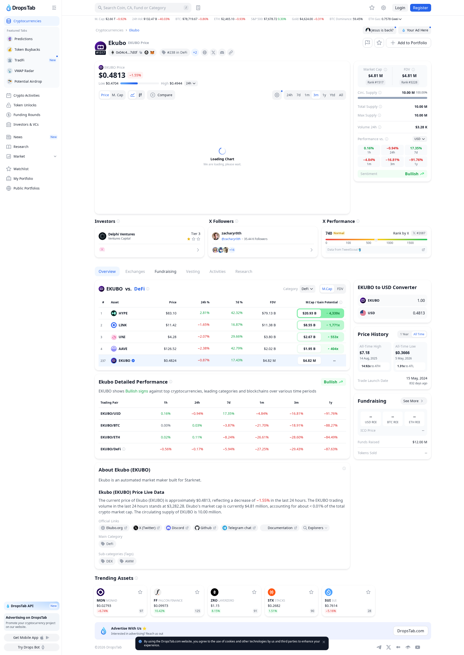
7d (299, 95)
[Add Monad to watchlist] (140, 592)
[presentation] (205, 52)
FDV (340, 288)
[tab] (105, 95)
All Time (418, 334)
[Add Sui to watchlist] (368, 592)
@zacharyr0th (231, 239)
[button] (263, 19)
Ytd (332, 95)
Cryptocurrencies (109, 30)
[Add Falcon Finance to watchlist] (197, 592)
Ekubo (134, 30)
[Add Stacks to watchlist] (311, 592)
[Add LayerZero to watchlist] (254, 592)
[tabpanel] (222, 157)
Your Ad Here (417, 30)
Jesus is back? (382, 30)
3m (316, 95)
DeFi (139, 288)
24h (290, 95)
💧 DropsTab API (31, 606)
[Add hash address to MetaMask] (152, 52)
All (341, 95)
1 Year (404, 334)
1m (307, 95)
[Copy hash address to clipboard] (140, 52)
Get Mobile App (25, 637)
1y (324, 95)
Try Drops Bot (29, 647)
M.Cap (327, 288)
